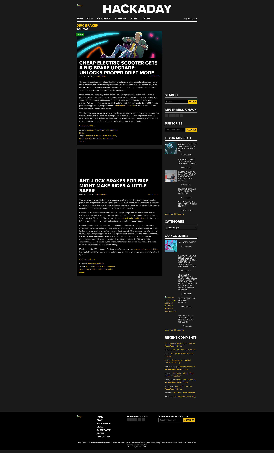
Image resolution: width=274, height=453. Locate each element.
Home (80, 18)
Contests (120, 18)
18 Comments (186, 155)
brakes (104, 136)
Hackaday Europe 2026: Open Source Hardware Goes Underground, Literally (187, 176)
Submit (135, 18)
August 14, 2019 (85, 76)
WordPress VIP (141, 447)
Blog (90, 18)
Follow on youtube (174, 115)
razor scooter (108, 138)
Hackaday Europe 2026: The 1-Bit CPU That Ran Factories (187, 161)
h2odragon (169, 343)
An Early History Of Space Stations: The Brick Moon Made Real (187, 147)
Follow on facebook (166, 115)
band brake (90, 136)
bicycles (89, 269)
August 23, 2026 (190, 19)
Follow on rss (177, 115)
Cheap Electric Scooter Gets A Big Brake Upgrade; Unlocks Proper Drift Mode (118, 68)
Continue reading (87, 126)
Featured (91, 130)
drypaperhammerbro (173, 360)
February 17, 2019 (86, 194)
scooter (82, 141)
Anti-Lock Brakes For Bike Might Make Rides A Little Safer (114, 186)
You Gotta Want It (187, 242)
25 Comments (186, 210)
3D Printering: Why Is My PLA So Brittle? (187, 300)
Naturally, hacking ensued (125, 106)
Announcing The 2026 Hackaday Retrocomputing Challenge (186, 319)
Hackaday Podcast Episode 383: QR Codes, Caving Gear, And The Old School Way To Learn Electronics (187, 261)
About (146, 18)
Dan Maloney (101, 194)
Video (100, 426)
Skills (97, 130)
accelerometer (95, 266)
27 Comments (186, 307)
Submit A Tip (104, 430)
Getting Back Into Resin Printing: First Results (187, 204)
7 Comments (154, 76)
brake (98, 136)
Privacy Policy (155, 443)
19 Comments (186, 326)
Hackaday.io (104, 18)
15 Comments (186, 294)
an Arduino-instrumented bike (146, 249)
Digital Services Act (179, 443)
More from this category (174, 214)
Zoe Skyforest (100, 76)
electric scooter (95, 138)
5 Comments (185, 270)
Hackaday (137, 9)
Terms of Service (166, 443)
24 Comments (186, 167)
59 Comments (153, 194)
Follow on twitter (170, 115)
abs (87, 266)
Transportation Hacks (95, 264)
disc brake (112, 136)
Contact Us (103, 436)
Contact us (181, 115)
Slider (102, 130)
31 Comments (185, 197)
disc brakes (84, 138)
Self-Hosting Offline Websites (183, 393)
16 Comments (186, 246)
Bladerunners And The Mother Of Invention (187, 191)
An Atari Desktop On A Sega (184, 350)
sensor (82, 272)
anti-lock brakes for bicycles (132, 218)
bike (95, 269)
